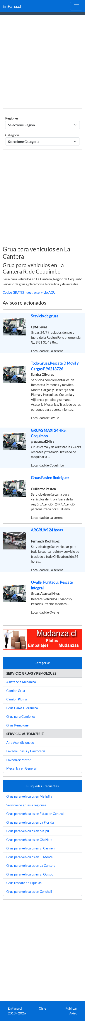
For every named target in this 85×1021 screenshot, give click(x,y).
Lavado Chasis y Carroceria (26, 751)
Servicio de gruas (44, 316)
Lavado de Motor (18, 760)
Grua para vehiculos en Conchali (29, 891)
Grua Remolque (17, 725)
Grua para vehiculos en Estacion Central (35, 814)
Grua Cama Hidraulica (22, 708)
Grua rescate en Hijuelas (24, 883)
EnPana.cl (12, 6)
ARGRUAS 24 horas (47, 530)
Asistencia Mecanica (21, 682)
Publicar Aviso (71, 1010)
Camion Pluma (16, 699)
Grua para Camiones (21, 716)
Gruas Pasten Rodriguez (50, 477)
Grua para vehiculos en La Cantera (31, 865)
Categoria (12, 135)
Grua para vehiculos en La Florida (30, 822)
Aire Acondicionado (20, 742)
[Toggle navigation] (76, 6)
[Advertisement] (42, 62)
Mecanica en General (21, 768)
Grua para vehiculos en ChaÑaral (29, 840)
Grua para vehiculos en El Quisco (29, 874)
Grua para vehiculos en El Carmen (30, 848)
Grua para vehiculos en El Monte (29, 857)
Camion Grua (15, 691)
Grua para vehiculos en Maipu (27, 831)
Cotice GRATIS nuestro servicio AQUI (30, 292)
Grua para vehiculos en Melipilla (29, 796)
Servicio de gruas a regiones (26, 805)
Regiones (12, 118)
